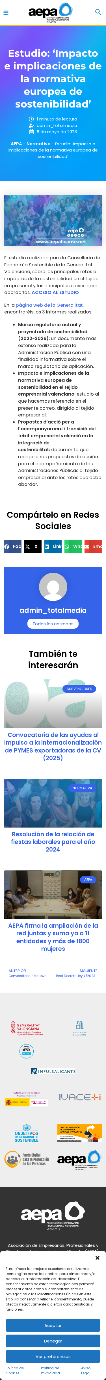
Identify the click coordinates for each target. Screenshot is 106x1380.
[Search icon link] (98, 12)
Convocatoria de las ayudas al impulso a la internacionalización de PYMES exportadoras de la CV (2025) (53, 746)
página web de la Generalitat (49, 305)
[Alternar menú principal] (6, 13)
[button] (97, 1258)
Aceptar (53, 1325)
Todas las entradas (53, 624)
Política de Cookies (15, 1370)
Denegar (53, 1341)
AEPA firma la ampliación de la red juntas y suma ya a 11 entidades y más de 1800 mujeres (53, 937)
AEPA (16, 144)
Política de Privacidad (50, 1370)
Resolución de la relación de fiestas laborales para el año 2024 (53, 842)
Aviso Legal (85, 1370)
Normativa (39, 144)
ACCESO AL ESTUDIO (55, 292)
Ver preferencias (53, 1356)
